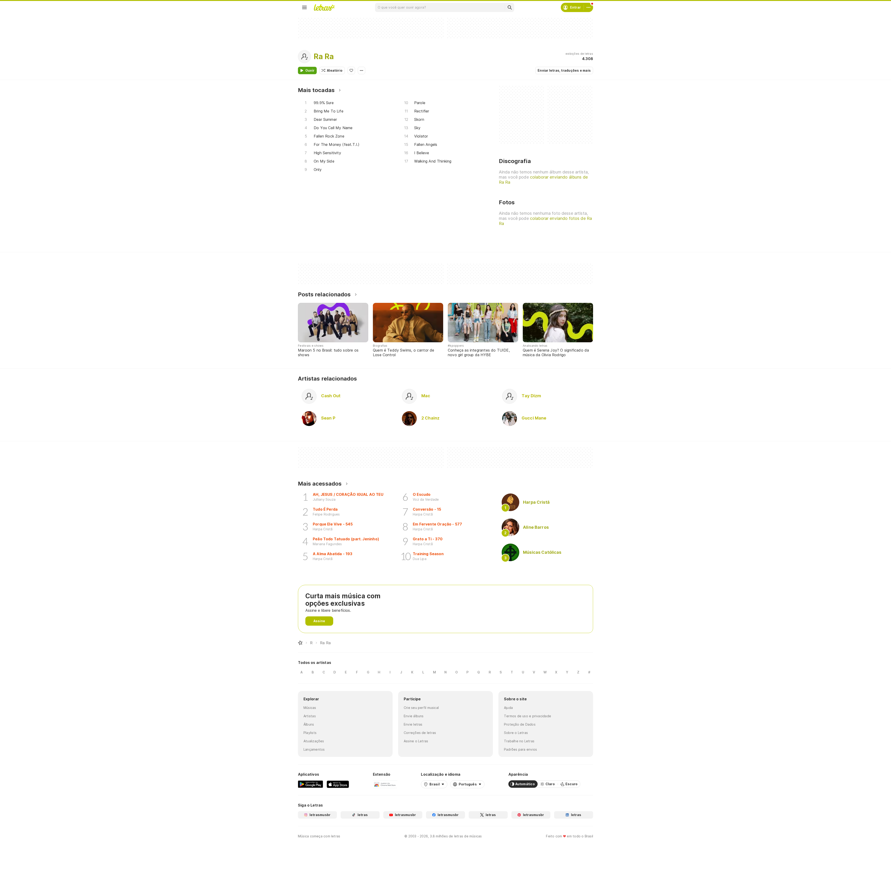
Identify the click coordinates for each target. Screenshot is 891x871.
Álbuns (308, 724)
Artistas (309, 716)
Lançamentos (314, 749)
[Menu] (304, 7)
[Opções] (361, 70)
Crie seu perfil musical (421, 708)
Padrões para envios (520, 749)
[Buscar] (509, 7)
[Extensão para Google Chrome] (385, 784)
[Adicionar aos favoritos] (351, 70)
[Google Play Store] (310, 784)
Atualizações (313, 741)
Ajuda (508, 708)
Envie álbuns (414, 716)
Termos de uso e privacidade (527, 716)
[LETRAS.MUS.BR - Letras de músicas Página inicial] (324, 7)
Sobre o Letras (516, 733)
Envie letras (413, 724)
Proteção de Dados (520, 724)
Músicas (309, 708)
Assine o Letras (416, 741)
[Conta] (588, 7)
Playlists (309, 733)
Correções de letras (420, 733)
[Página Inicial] (300, 642)
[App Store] (338, 784)
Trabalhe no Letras (519, 741)
